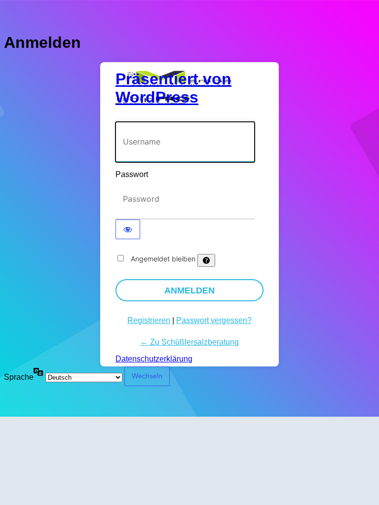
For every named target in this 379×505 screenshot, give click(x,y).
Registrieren (148, 320)
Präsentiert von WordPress (173, 88)
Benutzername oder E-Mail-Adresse (176, 116)
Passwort (131, 174)
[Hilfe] (206, 260)
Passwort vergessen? (214, 320)
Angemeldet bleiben (163, 258)
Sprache (19, 377)
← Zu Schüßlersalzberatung (189, 342)
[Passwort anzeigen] (127, 229)
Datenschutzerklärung (153, 359)
